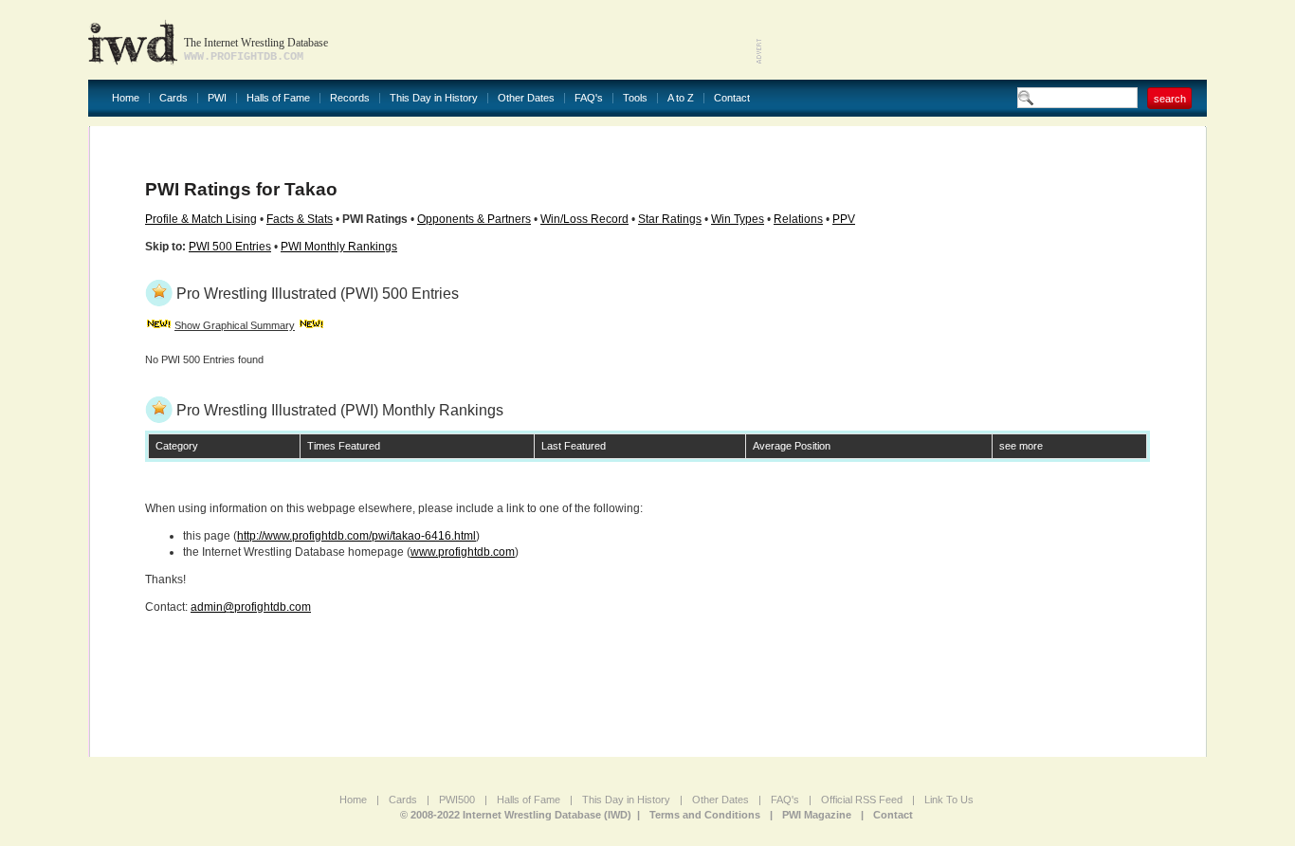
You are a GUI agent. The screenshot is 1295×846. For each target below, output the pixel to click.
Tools (635, 98)
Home (125, 98)
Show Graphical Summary (234, 325)
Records (350, 98)
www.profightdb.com (462, 552)
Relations (798, 219)
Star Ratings (670, 219)
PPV (843, 219)
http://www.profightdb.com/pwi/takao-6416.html (356, 536)
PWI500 (457, 799)
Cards (173, 98)
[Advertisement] (985, 37)
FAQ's (589, 98)
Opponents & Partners (474, 219)
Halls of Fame (278, 98)
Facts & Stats (299, 219)
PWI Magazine (816, 814)
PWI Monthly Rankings (339, 246)
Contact (732, 98)
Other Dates (526, 98)
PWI (217, 98)
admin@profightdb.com (251, 607)
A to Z (680, 98)
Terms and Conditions (704, 814)
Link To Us (949, 799)
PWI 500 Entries (230, 246)
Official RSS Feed (862, 799)
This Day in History (434, 98)
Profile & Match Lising (201, 219)
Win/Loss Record (584, 219)
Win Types (737, 219)
